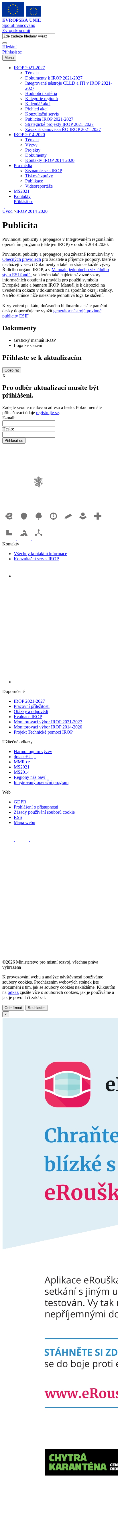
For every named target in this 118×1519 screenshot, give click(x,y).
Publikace (34, 180)
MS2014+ (25, 772)
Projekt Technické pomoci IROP (43, 732)
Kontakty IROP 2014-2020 (49, 160)
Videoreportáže (39, 186)
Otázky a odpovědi (31, 711)
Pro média (23, 165)
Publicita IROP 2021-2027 (49, 119)
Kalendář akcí (37, 103)
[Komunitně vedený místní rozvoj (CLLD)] (24, 538)
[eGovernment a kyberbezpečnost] (9, 522)
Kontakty (22, 196)
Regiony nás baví (31, 777)
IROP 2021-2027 (29, 67)
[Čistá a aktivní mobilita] (39, 538)
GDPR (20, 801)
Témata (32, 72)
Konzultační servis (42, 114)
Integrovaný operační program (41, 782)
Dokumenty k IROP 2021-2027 (53, 78)
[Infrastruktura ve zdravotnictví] (98, 522)
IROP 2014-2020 (29, 134)
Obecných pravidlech (21, 259)
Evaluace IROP (28, 716)
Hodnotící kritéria (41, 93)
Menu (9, 57)
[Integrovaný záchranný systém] (24, 522)
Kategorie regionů (41, 98)
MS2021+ (23, 191)
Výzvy (31, 144)
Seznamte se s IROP (43, 170)
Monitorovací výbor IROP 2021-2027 (48, 721)
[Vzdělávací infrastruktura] (68, 522)
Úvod (7, 211)
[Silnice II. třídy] (54, 522)
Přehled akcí (36, 108)
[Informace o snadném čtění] (65, 681)
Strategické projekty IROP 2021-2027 (59, 124)
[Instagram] (47, 575)
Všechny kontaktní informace (40, 553)
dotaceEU (25, 756)
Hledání (9, 46)
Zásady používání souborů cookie (44, 812)
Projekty (32, 150)
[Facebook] (20, 575)
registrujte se (47, 412)
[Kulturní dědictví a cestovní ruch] (9, 538)
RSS (18, 817)
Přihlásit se (12, 51)
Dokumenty (36, 155)
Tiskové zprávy (39, 175)
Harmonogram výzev (33, 751)
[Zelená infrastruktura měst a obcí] (39, 522)
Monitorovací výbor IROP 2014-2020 (48, 726)
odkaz (13, 992)
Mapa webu (24, 822)
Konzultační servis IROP (36, 558)
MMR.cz (24, 761)
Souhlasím (37, 1008)
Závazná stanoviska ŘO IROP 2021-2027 (63, 129)
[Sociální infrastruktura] (83, 522)
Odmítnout (13, 1008)
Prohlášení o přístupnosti (36, 807)
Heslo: (8, 428)
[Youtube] (34, 575)
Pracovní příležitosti (32, 706)
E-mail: (8, 417)
